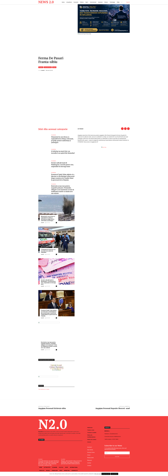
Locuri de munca (47, 67)
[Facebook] (122, 128)
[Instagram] (108, 462)
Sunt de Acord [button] (114, 473)
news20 (42, 70)
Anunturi (41, 67)
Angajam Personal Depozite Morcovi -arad (112, 408)
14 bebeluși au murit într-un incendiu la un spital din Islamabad (48, 251)
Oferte (54, 67)
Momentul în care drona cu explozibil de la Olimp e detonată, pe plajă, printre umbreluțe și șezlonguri (48, 218)
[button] (128, 2)
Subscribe (117, 456)
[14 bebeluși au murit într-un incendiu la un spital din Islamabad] (43, 151)
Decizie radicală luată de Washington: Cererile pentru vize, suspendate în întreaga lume (62, 164)
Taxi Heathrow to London (43, 389)
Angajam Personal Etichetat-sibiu (52, 408)
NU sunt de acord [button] (106, 473)
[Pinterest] (128, 128)
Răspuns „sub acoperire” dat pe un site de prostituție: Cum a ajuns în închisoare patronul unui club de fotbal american (71, 462)
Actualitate (53, 149)
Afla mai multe (97, 473)
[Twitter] (125, 128)
